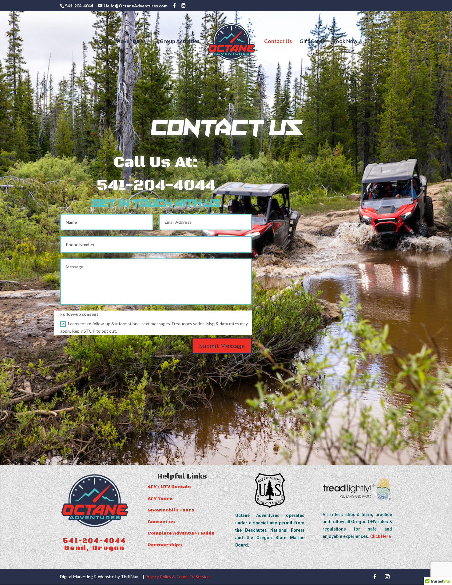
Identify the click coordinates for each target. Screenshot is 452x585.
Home (102, 41)
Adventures (131, 41)
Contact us (161, 522)
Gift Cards (312, 41)
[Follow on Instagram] (387, 577)
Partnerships (165, 545)
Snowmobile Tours (171, 510)
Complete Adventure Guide (181, 533)
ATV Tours (160, 498)
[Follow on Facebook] (375, 577)
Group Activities (180, 41)
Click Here (381, 536)
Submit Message (222, 345)
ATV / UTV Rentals (169, 487)
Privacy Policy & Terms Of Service (177, 576)
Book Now (344, 41)
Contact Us (278, 41)
